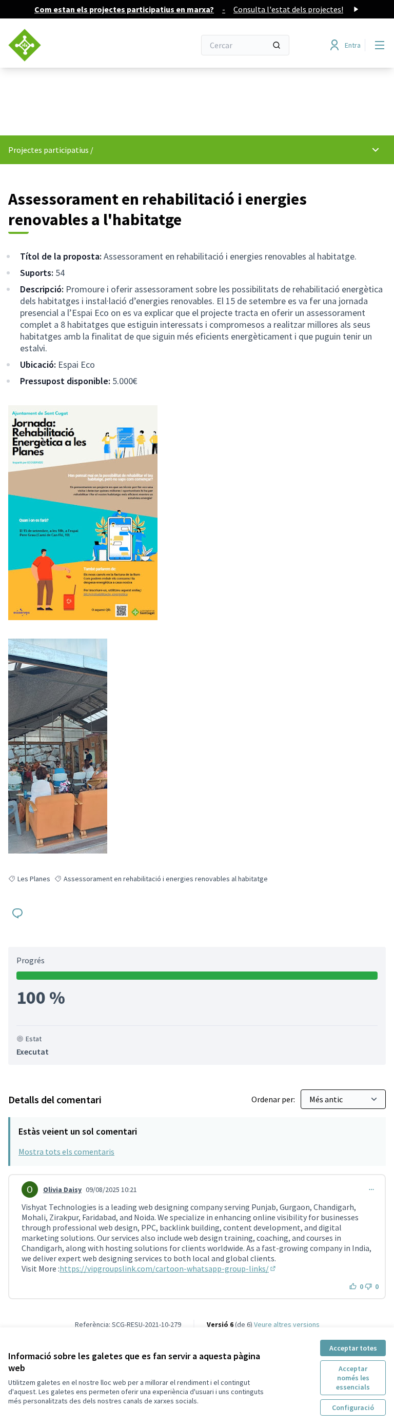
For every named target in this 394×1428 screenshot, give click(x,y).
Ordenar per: (274, 1099)
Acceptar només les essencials (353, 1378)
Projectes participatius (48, 150)
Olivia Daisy (62, 1189)
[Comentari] (17, 913)
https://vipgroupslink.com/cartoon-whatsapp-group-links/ (168, 1268)
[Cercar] (276, 45)
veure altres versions (287, 1324)
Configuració (353, 1407)
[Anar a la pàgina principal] (76, 45)
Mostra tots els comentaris (66, 1151)
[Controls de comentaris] (371, 1189)
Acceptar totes (353, 1348)
